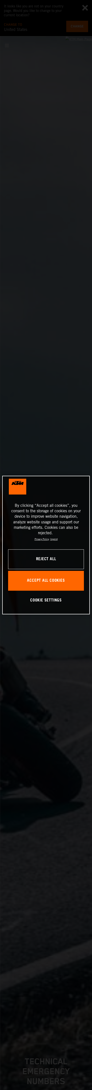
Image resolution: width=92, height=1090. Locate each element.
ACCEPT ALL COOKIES (46, 580)
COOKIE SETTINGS (46, 600)
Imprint (54, 539)
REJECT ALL (46, 559)
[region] (46, 545)
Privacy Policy (42, 539)
